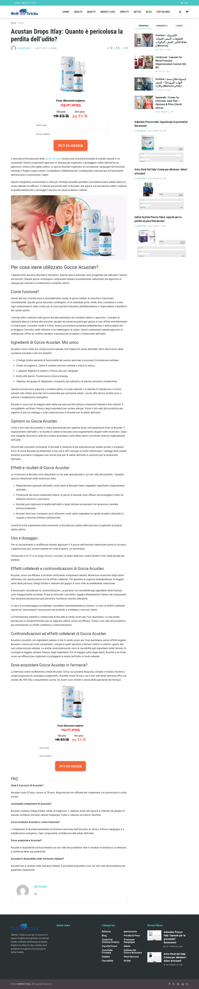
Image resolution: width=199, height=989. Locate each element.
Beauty (91, 12)
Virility (124, 12)
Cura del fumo (109, 946)
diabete (106, 956)
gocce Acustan (53, 158)
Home (66, 12)
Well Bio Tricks (24, 984)
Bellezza (106, 931)
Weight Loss (108, 12)
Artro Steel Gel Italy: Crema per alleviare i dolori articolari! (175, 957)
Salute (21, 23)
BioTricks (25, 48)
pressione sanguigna (129, 940)
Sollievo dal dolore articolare (133, 951)
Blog (149, 12)
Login (185, 3)
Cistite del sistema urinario (110, 940)
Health (78, 12)
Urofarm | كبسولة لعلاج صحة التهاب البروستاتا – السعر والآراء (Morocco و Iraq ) (170, 82)
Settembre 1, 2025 (157, 226)
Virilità (127, 960)
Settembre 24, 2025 (158, 131)
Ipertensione (130, 931)
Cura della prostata (107, 951)
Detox (137, 12)
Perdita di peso (132, 935)
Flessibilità (107, 960)
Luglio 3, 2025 (41, 48)
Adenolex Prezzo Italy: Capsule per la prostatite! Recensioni (174, 937)
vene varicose (131, 956)
